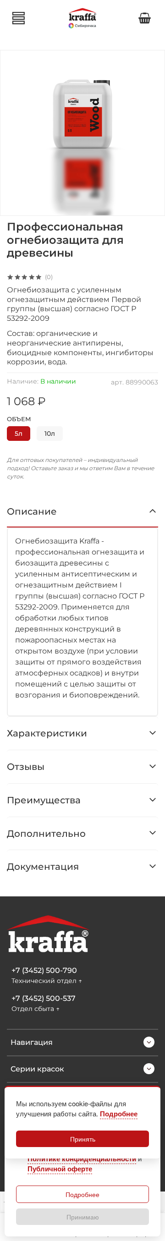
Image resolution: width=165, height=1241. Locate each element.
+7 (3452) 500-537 (43, 998)
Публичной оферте (60, 1169)
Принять (82, 1138)
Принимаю (82, 1216)
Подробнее (82, 1194)
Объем (19, 419)
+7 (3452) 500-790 (44, 970)
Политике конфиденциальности (82, 1158)
